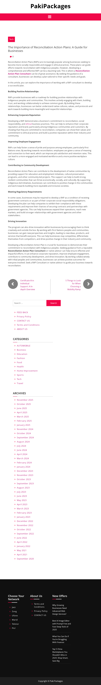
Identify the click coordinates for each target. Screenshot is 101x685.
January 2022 (23, 546)
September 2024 (25, 437)
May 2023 (22, 500)
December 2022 (25, 521)
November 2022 (25, 525)
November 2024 (25, 429)
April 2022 (22, 542)
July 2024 (21, 446)
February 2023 (24, 512)
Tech (11, 39)
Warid (15, 619)
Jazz (14, 607)
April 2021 (22, 554)
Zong (14, 611)
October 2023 (24, 479)
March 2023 (23, 508)
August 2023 (23, 487)
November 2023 (25, 475)
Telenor (15, 624)
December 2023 (25, 471)
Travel (20, 383)
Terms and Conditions (28, 325)
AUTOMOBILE (23, 345)
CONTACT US (23, 320)
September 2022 (25, 533)
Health (20, 366)
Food (19, 362)
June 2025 (22, 408)
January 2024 (23, 466)
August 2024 (23, 441)
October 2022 (24, 529)
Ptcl (14, 628)
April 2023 (22, 504)
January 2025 (23, 425)
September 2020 (25, 558)
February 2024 (24, 462)
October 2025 (24, 404)
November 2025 (25, 400)
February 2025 (24, 420)
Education (22, 354)
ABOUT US (22, 329)
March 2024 (23, 458)
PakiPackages (50, 6)
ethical (29, 124)
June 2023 (22, 496)
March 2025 (23, 416)
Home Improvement (27, 370)
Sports (20, 375)
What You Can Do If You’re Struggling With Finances (60, 639)
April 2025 (22, 412)
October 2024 (24, 433)
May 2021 (22, 550)
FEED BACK (22, 312)
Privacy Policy (24, 316)
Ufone (15, 615)
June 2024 (22, 450)
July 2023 (21, 492)
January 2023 (23, 517)
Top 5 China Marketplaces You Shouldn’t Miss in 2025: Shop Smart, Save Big (60, 655)
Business (21, 350)
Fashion (21, 358)
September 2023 (25, 483)
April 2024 (22, 454)
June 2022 (22, 537)
